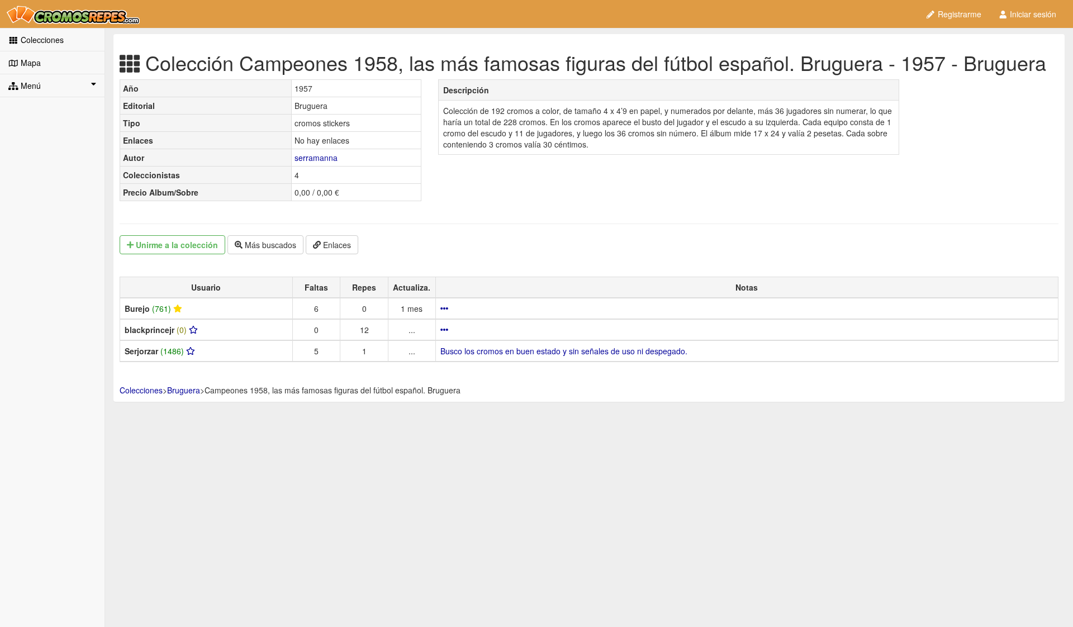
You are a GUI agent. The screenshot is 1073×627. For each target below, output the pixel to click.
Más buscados (269, 244)
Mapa (29, 62)
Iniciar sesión (1032, 14)
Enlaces (336, 244)
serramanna (316, 157)
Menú (29, 85)
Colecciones (41, 39)
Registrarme (958, 14)
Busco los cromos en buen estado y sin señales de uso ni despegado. (563, 351)
